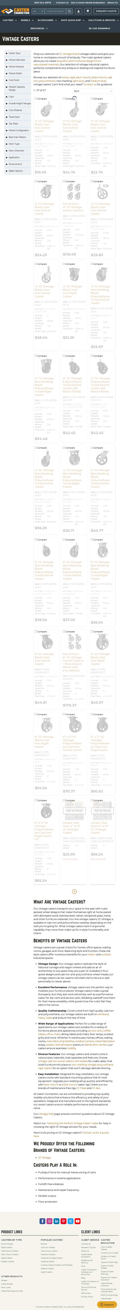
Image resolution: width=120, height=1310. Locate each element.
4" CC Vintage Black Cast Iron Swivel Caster (44, 208)
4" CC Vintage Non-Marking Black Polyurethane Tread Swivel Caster (100, 295)
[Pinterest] (63, 1221)
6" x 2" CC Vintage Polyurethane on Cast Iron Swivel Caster (72, 743)
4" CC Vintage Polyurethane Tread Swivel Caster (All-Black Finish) (72, 385)
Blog (83, 1278)
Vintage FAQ (46, 1114)
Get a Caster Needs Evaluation (88, 2)
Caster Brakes (7, 1284)
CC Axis (96, 1088)
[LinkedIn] (56, 1221)
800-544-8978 (42, 2)
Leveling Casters (47, 1261)
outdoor (106, 954)
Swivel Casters (7, 1244)
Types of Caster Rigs (109, 1262)
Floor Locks (6, 1287)
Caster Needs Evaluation (86, 1255)
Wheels (4, 1280)
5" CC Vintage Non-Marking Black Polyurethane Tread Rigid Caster (100, 570)
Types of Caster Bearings (107, 1272)
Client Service (90, 1240)
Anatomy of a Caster (109, 1253)
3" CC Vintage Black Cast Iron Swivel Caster (44, 126)
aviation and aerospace (59, 1044)
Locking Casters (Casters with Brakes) (56, 1265)
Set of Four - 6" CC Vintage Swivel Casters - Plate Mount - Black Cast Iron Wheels (73, 662)
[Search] (69, 11)
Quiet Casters (46, 1272)
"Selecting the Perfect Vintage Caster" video (72, 1123)
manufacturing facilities (60, 1041)
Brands (44, 1244)
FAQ (83, 1266)
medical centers (84, 1041)
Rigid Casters (6, 1247)
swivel (65, 77)
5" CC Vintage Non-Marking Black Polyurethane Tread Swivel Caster (100, 478)
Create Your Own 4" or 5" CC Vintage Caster (71, 827)
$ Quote (106, 11)
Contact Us (62, 2)
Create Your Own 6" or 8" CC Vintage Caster (99, 827)
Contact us (90, 84)
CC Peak (81, 1088)
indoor (92, 954)
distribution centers (96, 1044)
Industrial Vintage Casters (51, 1258)
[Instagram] (49, 1221)
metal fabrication (105, 1041)
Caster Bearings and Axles (12, 1291)
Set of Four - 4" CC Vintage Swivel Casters (73, 207)
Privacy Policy (87, 1296)
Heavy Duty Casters (49, 1251)
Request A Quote (88, 1247)
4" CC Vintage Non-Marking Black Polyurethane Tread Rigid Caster (44, 387)
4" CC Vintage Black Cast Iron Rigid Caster (72, 291)
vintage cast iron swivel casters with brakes (63, 1061)
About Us (112, 2)
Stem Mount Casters (9, 1254)
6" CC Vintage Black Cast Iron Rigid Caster (100, 659)
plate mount (99, 77)
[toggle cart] (87, 11)
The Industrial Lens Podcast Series (108, 1290)
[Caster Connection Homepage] (15, 11)
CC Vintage (44, 1157)
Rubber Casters (7, 1261)
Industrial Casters (48, 1254)
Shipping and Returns (87, 1261)
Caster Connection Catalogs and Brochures (89, 1272)
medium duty (98, 81)
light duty (78, 81)
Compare (42, 98)
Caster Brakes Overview (106, 1284)
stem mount (83, 77)
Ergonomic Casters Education (109, 1278)
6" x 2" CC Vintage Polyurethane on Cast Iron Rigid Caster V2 (44, 831)
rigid (72, 77)
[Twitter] (70, 1221)
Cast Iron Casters (48, 1247)
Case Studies (106, 1298)
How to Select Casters (106, 1248)
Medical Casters (47, 1268)
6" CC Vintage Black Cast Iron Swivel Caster (44, 659)
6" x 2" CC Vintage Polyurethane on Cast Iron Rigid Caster (100, 743)
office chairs (53, 1034)
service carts (95, 1030)
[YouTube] (77, 1221)
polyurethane (47, 81)
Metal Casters (6, 1258)
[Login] (78, 11)
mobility (71, 1048)
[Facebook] (42, 1221)
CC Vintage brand (69, 54)
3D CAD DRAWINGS (99, 28)
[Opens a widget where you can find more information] (107, 1305)
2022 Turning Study (109, 1295)
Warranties (85, 1293)
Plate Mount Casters (9, 1251)
